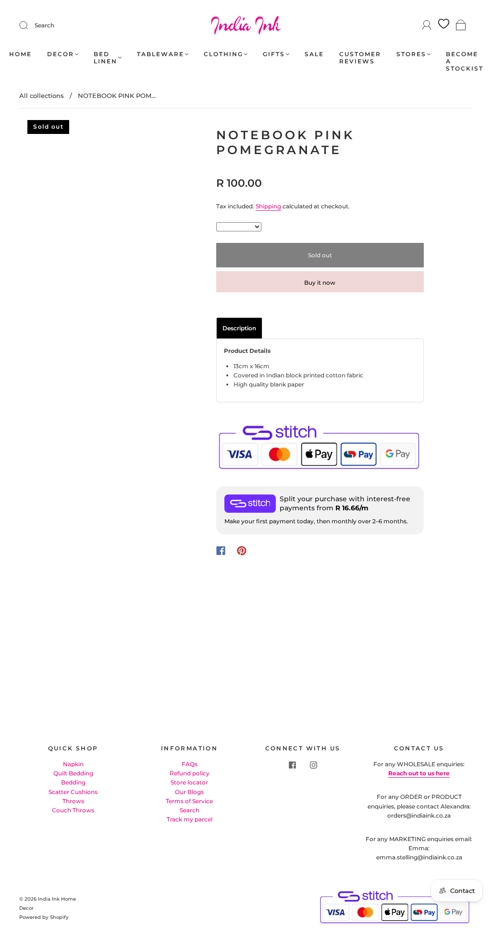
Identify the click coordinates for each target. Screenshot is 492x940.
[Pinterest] (241, 550)
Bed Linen (105, 57)
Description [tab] (239, 328)
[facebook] (292, 765)
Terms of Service (189, 801)
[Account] (427, 25)
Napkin (73, 764)
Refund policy (189, 773)
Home (20, 54)
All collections (41, 95)
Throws (73, 801)
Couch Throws (73, 810)
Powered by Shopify (44, 917)
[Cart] (461, 25)
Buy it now (319, 282)
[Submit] (29, 25)
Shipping (268, 206)
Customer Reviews (360, 57)
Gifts (274, 54)
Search (44, 25)
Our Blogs (189, 791)
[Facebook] (220, 550)
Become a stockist (464, 61)
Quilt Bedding (73, 773)
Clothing (223, 54)
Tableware (160, 54)
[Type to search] (238, 226)
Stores (411, 54)
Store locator (189, 782)
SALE (314, 54)
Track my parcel (189, 819)
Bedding (73, 782)
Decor (60, 54)
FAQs (189, 764)
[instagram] (313, 765)
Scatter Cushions (73, 791)
